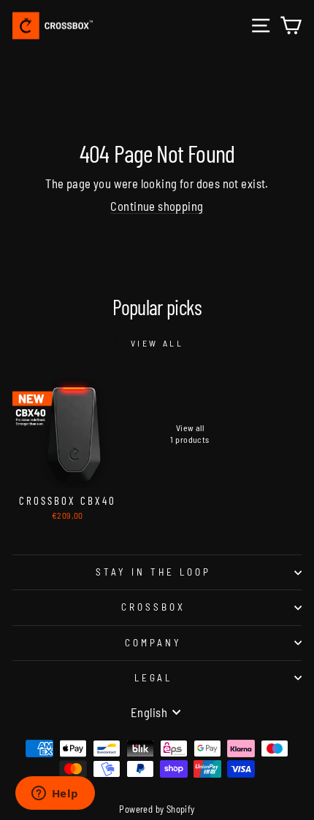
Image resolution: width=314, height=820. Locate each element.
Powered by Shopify (156, 809)
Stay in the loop (153, 572)
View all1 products (189, 433)
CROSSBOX (153, 607)
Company (154, 643)
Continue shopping (156, 205)
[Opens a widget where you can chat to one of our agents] (55, 794)
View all (157, 343)
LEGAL (153, 678)
